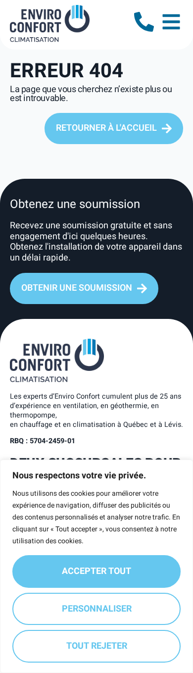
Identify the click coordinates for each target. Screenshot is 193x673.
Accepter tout (96, 571)
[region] (96, 566)
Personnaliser (97, 609)
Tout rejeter (96, 646)
